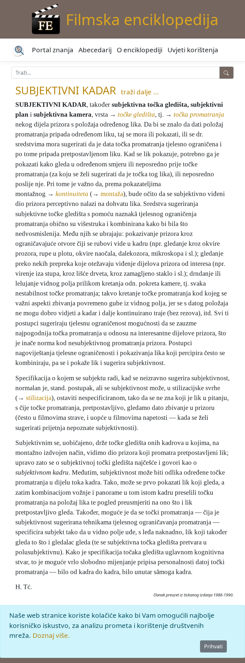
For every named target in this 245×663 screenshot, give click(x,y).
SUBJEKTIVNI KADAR (65, 90)
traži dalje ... (140, 91)
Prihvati (213, 646)
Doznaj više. (51, 635)
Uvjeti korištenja (192, 49)
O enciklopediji (139, 49)
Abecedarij (95, 49)
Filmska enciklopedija (142, 19)
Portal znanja (52, 49)
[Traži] (226, 73)
